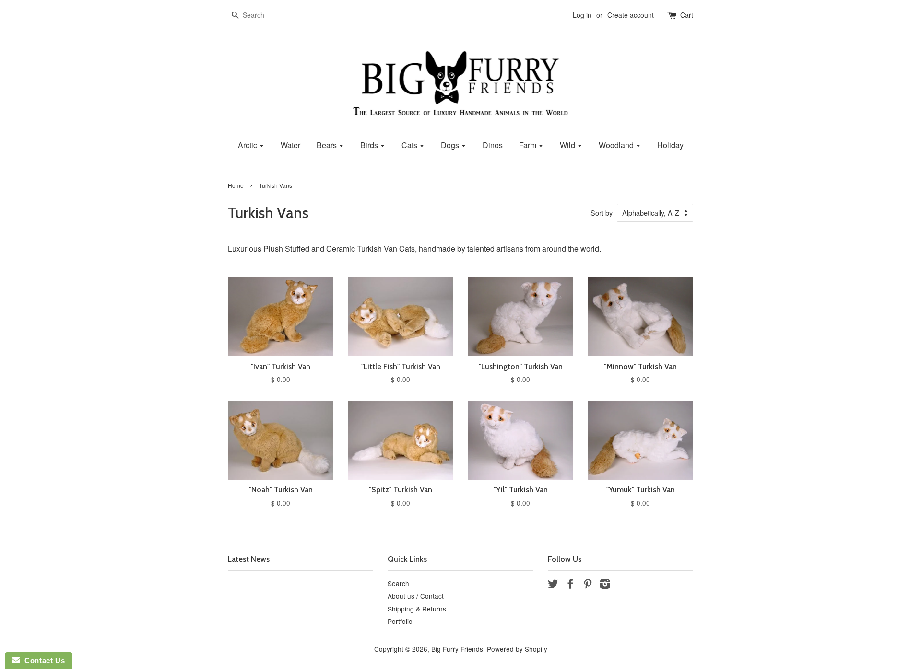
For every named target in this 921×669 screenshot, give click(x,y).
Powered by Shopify (517, 649)
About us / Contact (416, 595)
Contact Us (42, 661)
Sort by (601, 213)
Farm (528, 144)
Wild (568, 144)
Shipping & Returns (417, 608)
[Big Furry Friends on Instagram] (605, 585)
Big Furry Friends (457, 649)
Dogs (451, 144)
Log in (582, 15)
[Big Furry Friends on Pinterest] (587, 585)
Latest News (249, 559)
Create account (630, 15)
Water (290, 144)
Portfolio (400, 621)
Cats (410, 144)
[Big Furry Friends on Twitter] (553, 585)
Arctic (248, 144)
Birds (370, 144)
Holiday (670, 144)
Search (398, 583)
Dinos (493, 144)
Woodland (617, 144)
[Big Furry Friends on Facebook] (570, 585)
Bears (328, 144)
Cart (686, 15)
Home (236, 185)
